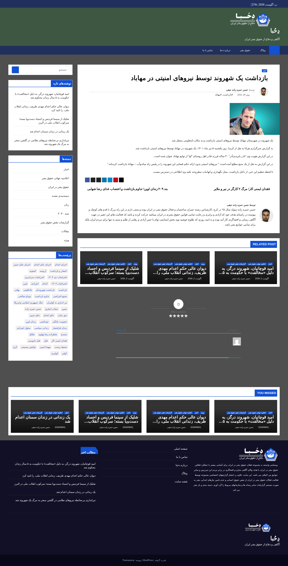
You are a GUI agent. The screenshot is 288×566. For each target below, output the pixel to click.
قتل (46, 340)
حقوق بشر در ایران (58, 187)
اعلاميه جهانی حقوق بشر (257, 264)
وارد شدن (121, 330)
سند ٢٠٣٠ (63, 213)
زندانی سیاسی (41, 328)
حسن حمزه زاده (33, 309)
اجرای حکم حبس (22, 264)
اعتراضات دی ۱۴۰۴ (57, 277)
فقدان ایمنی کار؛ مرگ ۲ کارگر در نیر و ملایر (242, 189)
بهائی (17, 290)
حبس (64, 309)
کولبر (64, 353)
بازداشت (62, 290)
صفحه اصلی (181, 448)
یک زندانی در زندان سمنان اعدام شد (49, 131)
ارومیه (43, 271)
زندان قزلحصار (59, 328)
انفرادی (34, 283)
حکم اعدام (49, 315)
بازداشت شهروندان (45, 290)
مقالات (65, 231)
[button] (11, 50)
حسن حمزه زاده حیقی (237, 89)
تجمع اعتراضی (60, 296)
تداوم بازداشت (42, 296)
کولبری (54, 353)
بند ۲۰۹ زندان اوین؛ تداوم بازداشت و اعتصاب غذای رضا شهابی (127, 189)
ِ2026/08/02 (263, 427)
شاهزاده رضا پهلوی (47, 334)
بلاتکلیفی (27, 290)
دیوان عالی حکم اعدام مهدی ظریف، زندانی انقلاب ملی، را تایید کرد (181, 272)
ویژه (202, 264)
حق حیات (62, 315)
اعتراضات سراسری (34, 277)
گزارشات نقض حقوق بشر (236, 264)
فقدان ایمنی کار (59, 340)
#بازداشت (228, 94)
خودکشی (44, 321)
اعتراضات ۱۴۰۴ (59, 283)
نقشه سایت (181, 481)
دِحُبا (275, 30)
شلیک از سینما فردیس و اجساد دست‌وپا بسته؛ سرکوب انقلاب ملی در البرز (113, 272)
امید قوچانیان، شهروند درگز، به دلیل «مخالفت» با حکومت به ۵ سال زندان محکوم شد (248, 272)
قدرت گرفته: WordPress (154, 560)
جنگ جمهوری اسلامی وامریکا (28, 302)
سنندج (64, 334)
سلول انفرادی (23, 328)
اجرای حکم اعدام (42, 264)
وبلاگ (263, 50)
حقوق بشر (244, 50)
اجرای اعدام (61, 264)
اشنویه (33, 271)
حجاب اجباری (51, 309)
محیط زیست (60, 347)
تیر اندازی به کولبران (57, 302)
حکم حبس (35, 315)
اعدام (45, 283)
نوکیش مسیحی (28, 347)
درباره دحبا (225, 50)
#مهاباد (218, 94)
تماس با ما (207, 50)
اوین (25, 283)
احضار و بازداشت (58, 271)
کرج (15, 347)
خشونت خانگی (59, 321)
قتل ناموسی (34, 340)
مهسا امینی (45, 347)
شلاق (32, 334)
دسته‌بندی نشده (60, 195)
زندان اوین (31, 321)
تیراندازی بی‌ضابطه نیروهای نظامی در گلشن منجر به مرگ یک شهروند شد (55, 500)
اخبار (264, 71)
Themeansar (128, 560)
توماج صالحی (24, 296)
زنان (66, 204)
